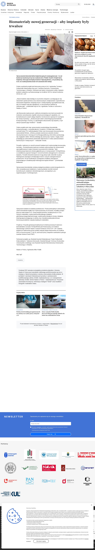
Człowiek (23, 10)
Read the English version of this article (18, 32)
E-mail (32, 420)
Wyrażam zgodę (41, 541)
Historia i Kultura (13, 10)
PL (93, 4)
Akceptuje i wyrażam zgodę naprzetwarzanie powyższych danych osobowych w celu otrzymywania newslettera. (50, 427)
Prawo (33, 12)
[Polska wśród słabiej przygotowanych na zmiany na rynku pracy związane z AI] (28, 306)
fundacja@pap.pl (69, 534)
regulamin (39, 427)
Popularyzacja (41, 12)
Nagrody (26, 12)
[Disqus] (41, 350)
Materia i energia (52, 10)
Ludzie (72, 12)
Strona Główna (85, 17)
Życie (37, 10)
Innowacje (19, 12)
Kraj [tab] (91, 36)
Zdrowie (31, 10)
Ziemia (43, 10)
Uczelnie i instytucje (49, 309)
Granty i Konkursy (53, 12)
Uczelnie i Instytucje (7, 12)
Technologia (64, 10)
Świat (77, 134)
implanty (20, 260)
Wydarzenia (64, 12)
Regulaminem (54, 323)
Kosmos (3, 10)
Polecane (82, 164)
